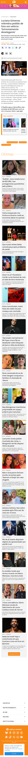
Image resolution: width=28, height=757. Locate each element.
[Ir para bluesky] (6, 732)
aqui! (21, 111)
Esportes (6, 703)
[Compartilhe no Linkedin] (9, 48)
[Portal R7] (14, 2)
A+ (7, 53)
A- (10, 53)
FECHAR (14, 753)
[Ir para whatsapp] (17, 737)
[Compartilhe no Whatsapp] (13, 48)
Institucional (8, 721)
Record (6, 717)
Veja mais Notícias (14, 654)
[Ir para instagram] (14, 732)
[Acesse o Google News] (16, 48)
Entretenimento (9, 708)
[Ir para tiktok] (10, 737)
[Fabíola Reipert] (14, 6)
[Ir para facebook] (10, 732)
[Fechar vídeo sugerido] (25, 62)
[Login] (25, 2)
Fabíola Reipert (13, 16)
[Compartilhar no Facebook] (6, 48)
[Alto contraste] (2, 53)
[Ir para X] (14, 737)
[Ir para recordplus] (6, 737)
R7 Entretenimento (5, 16)
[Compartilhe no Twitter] (3, 48)
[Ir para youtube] (21, 737)
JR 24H (5, 712)
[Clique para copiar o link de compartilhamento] (20, 48)
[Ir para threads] (21, 732)
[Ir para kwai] (17, 732)
